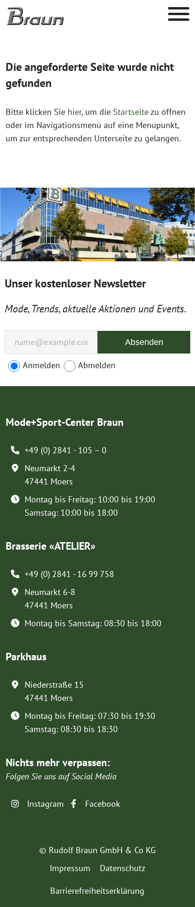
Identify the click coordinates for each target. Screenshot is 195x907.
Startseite (131, 111)
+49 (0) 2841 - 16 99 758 (69, 574)
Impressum (70, 868)
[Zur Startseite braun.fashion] (35, 11)
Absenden (144, 342)
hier (74, 111)
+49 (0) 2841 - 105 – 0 (65, 450)
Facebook (101, 803)
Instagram (44, 803)
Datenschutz (122, 868)
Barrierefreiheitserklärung (97, 890)
